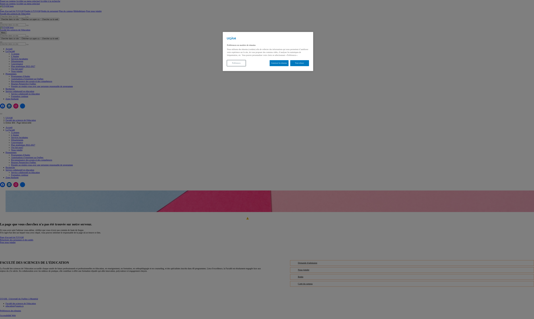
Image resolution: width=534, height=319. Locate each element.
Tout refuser (299, 63)
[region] (268, 51)
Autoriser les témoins (279, 63)
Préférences (236, 63)
